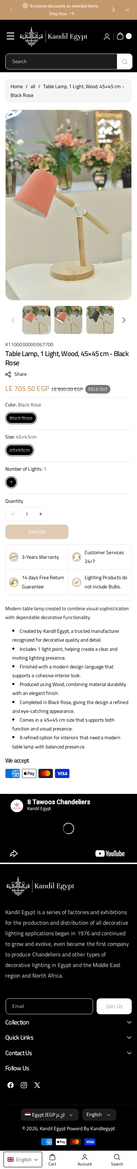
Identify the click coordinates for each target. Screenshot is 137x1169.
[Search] (124, 61)
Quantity (14, 501)
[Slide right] (124, 320)
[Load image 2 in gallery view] (68, 320)
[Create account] (107, 36)
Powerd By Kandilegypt (91, 1128)
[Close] (127, 9)
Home (17, 86)
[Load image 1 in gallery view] (36, 320)
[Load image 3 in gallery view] (100, 320)
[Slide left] (13, 320)
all (33, 86)
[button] (11, 10)
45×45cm (21, 450)
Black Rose (23, 418)
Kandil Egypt (53, 1128)
